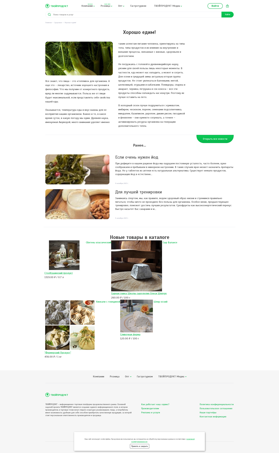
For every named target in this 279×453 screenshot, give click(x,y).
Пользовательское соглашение (216, 408)
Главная (48, 23)
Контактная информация (213, 416)
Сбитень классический (98, 242)
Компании (87, 5)
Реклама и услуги (150, 412)
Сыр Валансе (170, 242)
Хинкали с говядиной (108, 301)
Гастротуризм (138, 5)
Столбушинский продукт (58, 273)
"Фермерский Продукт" (57, 352)
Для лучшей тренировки (138, 192)
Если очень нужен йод (136, 157)
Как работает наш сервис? (155, 404)
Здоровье (58, 23)
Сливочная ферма (130, 334)
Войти (215, 5)
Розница (105, 5)
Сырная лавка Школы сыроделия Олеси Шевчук (139, 293)
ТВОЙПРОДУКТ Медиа (167, 5)
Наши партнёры (208, 412)
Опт (120, 5)
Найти (227, 14)
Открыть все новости (215, 138)
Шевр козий (160, 301)
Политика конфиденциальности (217, 404)
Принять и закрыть (139, 446)
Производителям (150, 408)
